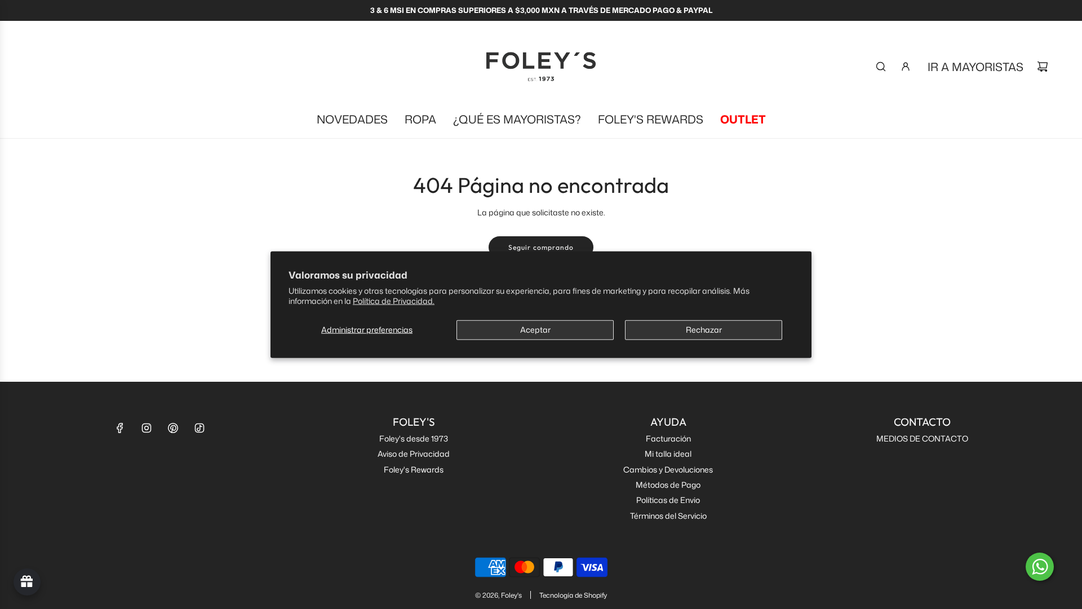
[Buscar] (880, 66)
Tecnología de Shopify (573, 595)
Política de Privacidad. (393, 300)
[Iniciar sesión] (905, 66)
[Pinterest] (173, 428)
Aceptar (535, 329)
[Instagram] (146, 428)
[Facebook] (120, 428)
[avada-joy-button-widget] (27, 581)
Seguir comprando (541, 247)
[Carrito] (1042, 66)
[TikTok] (199, 428)
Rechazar (704, 329)
